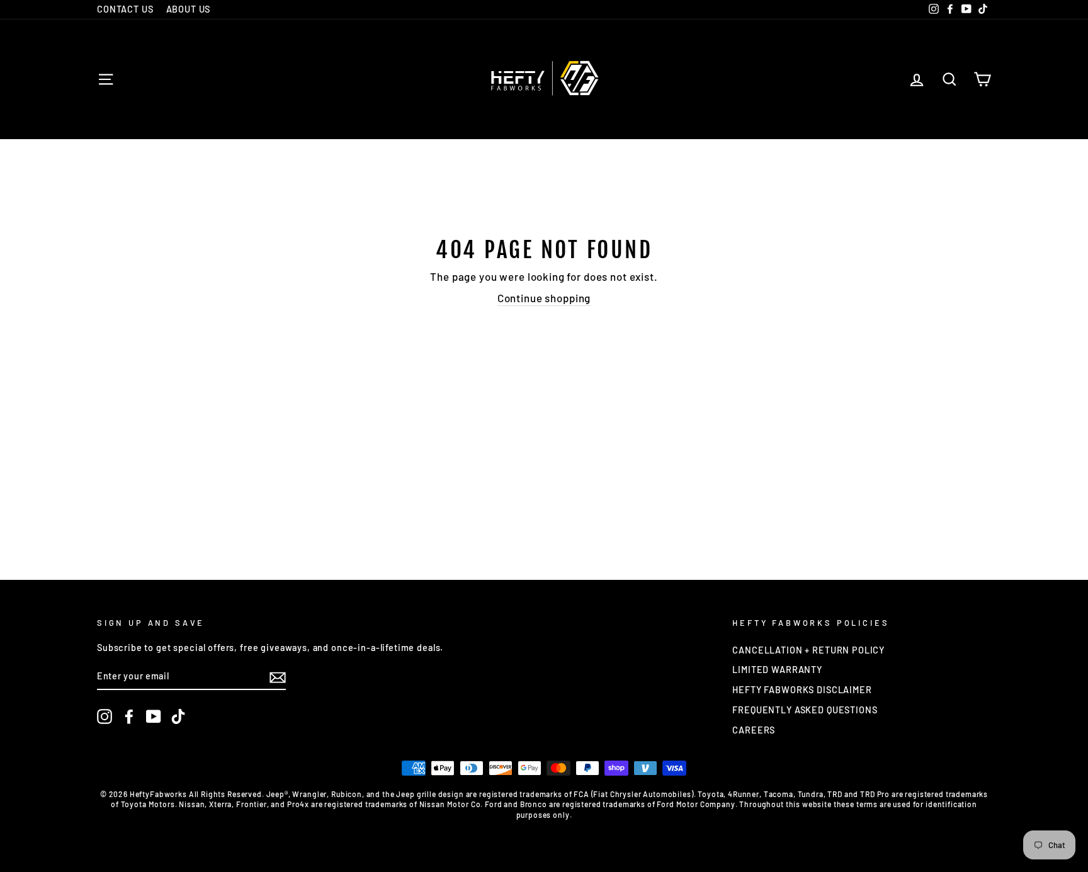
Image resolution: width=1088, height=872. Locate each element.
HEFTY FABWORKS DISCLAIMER (801, 689)
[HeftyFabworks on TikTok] (178, 716)
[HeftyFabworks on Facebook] (129, 716)
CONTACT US (125, 9)
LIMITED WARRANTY (777, 669)
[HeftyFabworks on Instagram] (104, 716)
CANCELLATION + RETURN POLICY (808, 650)
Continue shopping (544, 298)
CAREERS (753, 730)
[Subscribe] (277, 677)
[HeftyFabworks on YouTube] (153, 716)
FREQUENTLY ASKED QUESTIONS (804, 710)
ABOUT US (188, 9)
